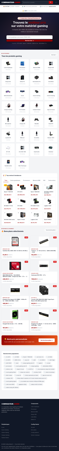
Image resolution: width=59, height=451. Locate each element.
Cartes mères (51, 180)
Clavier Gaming (5, 432)
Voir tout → (53, 54)
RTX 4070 (19, 43)
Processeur (34, 409)
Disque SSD (34, 414)
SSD (44, 180)
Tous (6, 180)
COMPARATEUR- (11, 2)
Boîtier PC (33, 419)
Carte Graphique (35, 406)
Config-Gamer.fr (35, 432)
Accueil (33, 427)
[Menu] (56, 2)
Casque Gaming (5, 435)
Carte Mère (33, 416)
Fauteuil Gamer (5, 437)
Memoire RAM (36, 180)
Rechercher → (29, 40)
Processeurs (26, 180)
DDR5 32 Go (35, 43)
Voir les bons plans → (47, 340)
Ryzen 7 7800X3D (27, 43)
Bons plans (33, 429)
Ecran (3, 427)
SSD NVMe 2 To (42, 43)
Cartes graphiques (15, 180)
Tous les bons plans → (51, 230)
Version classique (35, 435)
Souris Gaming (5, 429)
